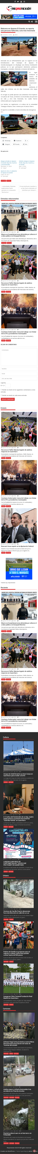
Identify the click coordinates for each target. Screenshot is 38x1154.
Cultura (5, 782)
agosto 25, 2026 (9, 994)
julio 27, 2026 (8, 859)
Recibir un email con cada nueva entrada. (14, 395)
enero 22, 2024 (8, 1087)
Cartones (6, 1053)
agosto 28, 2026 (6, 232)
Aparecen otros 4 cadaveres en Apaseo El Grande (9, 172)
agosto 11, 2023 (9, 1131)
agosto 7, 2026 (8, 814)
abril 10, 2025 (8, 1039)
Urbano (11, 919)
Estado (3, 291)
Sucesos (9, 180)
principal (3, 180)
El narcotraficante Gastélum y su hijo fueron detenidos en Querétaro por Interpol (28, 188)
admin (16, 35)
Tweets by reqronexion (8, 582)
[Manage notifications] (34, 1150)
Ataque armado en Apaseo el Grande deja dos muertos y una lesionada (9, 162)
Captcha (3, 383)
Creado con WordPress (7, 1151)
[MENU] (36, 21)
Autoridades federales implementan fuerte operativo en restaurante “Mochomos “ (8, 189)
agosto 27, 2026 (9, 771)
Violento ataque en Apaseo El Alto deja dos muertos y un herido (26, 162)
